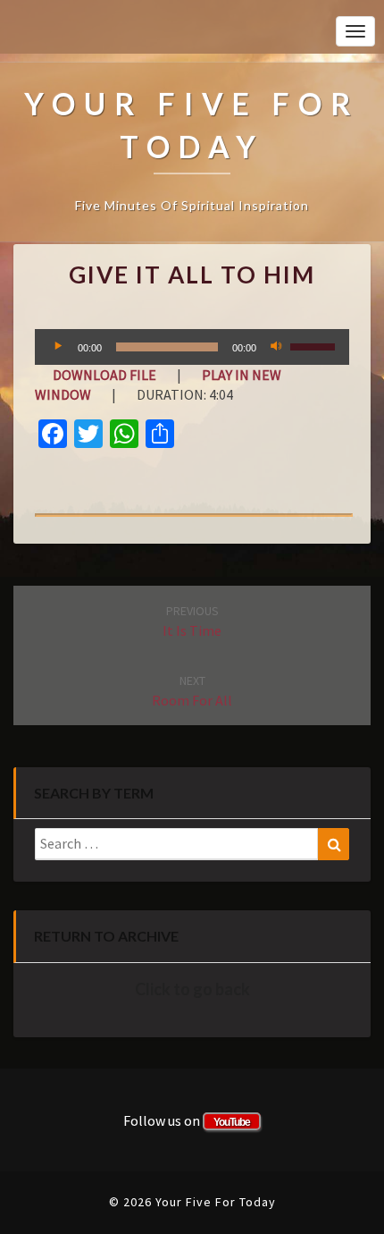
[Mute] (276, 347)
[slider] (315, 345)
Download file (104, 375)
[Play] (58, 347)
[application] (192, 347)
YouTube (231, 1122)
